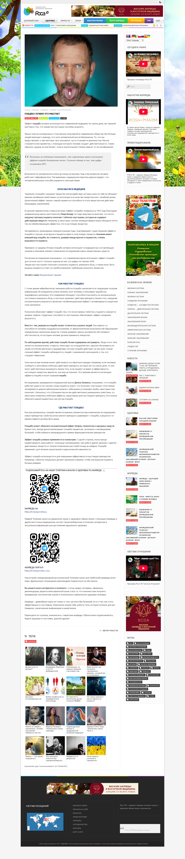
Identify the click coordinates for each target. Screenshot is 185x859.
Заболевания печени (137, 317)
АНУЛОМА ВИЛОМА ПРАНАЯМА (107, 25)
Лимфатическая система (139, 330)
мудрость (146, 671)
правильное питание (137, 685)
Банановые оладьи (148, 25)
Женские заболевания (138, 334)
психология (31, 641)
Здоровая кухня (132, 25)
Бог (131, 643)
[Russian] (142, 36)
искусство (151, 661)
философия (134, 699)
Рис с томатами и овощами (35, 25)
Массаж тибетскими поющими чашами (148, 419)
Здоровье (90, 25)
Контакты (77, 828)
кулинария (133, 668)
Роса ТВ (64, 844)
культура (145, 668)
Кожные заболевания (137, 292)
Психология (54, 118)
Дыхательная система (138, 313)
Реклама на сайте (80, 809)
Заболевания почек (136, 322)
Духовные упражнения (138, 646)
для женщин (134, 657)
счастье (147, 692)
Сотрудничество (80, 824)
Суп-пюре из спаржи (148, 391)
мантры (156, 668)
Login (160, 2)
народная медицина (137, 675)
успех (152, 696)
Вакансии (77, 813)
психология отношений (138, 689)
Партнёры (77, 821)
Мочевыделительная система (141, 326)
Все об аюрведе (143, 643)
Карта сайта (78, 832)
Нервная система (135, 297)
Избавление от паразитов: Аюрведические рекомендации (146, 435)
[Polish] (139, 36)
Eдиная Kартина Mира (71, 25)
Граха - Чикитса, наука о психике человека (149, 498)
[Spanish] (145, 36)
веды (148, 650)
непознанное (154, 675)
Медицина (44, 110)
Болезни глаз (133, 342)
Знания (56, 25)
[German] (133, 36)
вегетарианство (135, 650)
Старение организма (137, 351)
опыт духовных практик (138, 678)
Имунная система (135, 288)
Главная (27, 110)
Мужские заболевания (138, 338)
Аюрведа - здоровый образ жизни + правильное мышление (148, 482)
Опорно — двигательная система (143, 309)
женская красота (136, 661)
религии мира (134, 692)
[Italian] (136, 36)
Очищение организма (137, 301)
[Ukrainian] (148, 36)
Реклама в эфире (80, 806)
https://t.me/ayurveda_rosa (37, 571)
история (133, 664)
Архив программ (80, 817)
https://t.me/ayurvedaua (36, 512)
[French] (130, 36)
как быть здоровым (148, 664)
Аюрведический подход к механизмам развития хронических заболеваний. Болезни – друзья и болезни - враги (142, 455)
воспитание (134, 654)
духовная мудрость (150, 657)
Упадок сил (132, 346)
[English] (127, 36)
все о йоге (147, 654)
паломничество (135, 682)
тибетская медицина (137, 696)
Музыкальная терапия (50, 275)
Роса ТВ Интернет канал (137, 829)
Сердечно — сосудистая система (143, 305)
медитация (133, 671)
